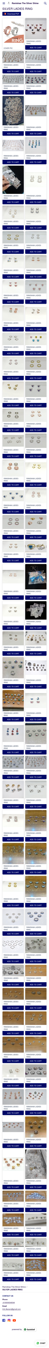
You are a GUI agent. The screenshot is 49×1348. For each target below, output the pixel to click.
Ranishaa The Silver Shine (25, 3)
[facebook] (4, 1320)
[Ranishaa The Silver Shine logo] (9, 3)
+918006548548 (8, 1302)
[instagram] (9, 1320)
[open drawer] (3, 3)
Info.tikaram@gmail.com (11, 1309)
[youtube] (14, 1320)
